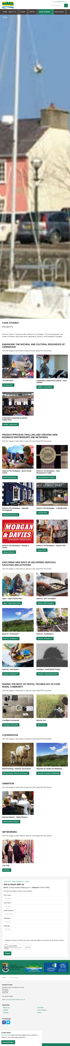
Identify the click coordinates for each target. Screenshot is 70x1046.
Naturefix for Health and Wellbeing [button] (48, 773)
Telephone (7, 918)
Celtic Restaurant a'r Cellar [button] (46, 477)
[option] (35, 224)
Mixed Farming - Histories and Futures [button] (15, 773)
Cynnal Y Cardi (8, 5)
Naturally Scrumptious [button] (10, 515)
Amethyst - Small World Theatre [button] (47, 674)
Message (7, 926)
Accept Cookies (8, 1042)
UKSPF (22, 12)
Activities (40, 1007)
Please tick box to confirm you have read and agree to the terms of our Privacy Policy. (34, 940)
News (39, 1012)
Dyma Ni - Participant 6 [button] (45, 638)
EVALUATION (59, 12)
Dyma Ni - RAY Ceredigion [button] (46, 603)
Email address (9, 910)
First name (8, 895)
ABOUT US (12, 12)
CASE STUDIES (44, 12)
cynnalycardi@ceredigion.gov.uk (15, 999)
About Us (6, 1007)
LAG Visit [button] (6, 870)
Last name (8, 903)
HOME (5, 12)
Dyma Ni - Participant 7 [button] (11, 638)
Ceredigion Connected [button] (11, 725)
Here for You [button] (41, 725)
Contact (5, 1012)
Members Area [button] (63, 1)
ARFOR (32, 12)
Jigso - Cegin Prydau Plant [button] (12, 603)
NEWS (5, 17)
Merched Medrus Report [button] (11, 821)
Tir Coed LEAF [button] (8, 385)
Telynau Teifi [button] (42, 550)
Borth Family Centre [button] (10, 477)
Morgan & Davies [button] (9, 552)
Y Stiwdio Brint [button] (42, 512)
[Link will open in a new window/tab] (4, 1022)
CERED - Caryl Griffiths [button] (45, 387)
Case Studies (41, 1010)
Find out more (6, 1035)
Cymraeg (55, 1)
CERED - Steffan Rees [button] (10, 424)
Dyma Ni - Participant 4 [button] (11, 674)
